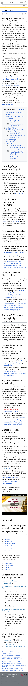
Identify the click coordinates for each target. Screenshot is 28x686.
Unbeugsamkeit (15, 373)
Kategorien (5, 650)
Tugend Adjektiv (6, 653)
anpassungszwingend (11, 409)
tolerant (21, 253)
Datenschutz (4, 684)
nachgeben (19, 193)
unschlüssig (8, 548)
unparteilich (8, 546)
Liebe (19, 265)
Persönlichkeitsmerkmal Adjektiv (11, 655)
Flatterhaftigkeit (9, 303)
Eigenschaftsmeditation (10, 477)
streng (11, 363)
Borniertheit (8, 424)
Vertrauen (7, 263)
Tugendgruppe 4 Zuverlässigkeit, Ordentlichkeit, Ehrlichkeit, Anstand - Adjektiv (12, 658)
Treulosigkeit (20, 307)
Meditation (5, 469)
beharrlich (23, 361)
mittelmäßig (8, 411)
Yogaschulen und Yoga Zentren (14, 646)
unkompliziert (8, 541)
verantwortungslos (10, 297)
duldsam (15, 253)
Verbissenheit (8, 422)
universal (7, 539)
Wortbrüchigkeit (9, 307)
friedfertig (14, 255)
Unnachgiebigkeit (8, 104)
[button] (14, 504)
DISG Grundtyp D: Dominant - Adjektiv (12, 668)
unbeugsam (18, 363)
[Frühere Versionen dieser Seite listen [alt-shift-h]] (22, 14)
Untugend (16, 221)
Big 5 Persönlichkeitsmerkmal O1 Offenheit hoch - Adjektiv (14, 665)
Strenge (6, 373)
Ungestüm (7, 569)
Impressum (21, 684)
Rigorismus (17, 371)
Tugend (13, 77)
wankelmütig (8, 295)
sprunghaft (7, 293)
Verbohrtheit (18, 422)
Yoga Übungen (9, 644)
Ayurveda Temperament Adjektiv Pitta (12, 670)
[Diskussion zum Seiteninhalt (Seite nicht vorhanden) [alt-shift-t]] (6, 14)
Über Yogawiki (13, 684)
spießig (15, 411)
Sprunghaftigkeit (21, 303)
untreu (24, 295)
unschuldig (7, 550)
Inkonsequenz (8, 305)
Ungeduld (7, 567)
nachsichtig (8, 253)
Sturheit (23, 373)
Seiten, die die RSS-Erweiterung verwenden (14, 652)
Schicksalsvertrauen (10, 265)
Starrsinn (22, 418)
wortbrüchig (17, 295)
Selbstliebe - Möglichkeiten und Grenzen (13, 495)
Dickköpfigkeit (17, 424)
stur (24, 363)
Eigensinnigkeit (9, 375)
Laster (4, 221)
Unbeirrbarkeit (9, 565)
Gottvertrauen (16, 263)
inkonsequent (16, 293)
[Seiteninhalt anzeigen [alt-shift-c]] (2, 14)
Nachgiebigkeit (12, 261)
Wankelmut (18, 305)
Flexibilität (7, 267)
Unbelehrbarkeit (9, 420)
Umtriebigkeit (8, 563)
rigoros (6, 363)
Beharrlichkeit (8, 371)
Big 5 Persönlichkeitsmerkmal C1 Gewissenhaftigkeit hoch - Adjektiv (11, 662)
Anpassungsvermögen (19, 267)
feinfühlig (7, 255)
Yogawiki (9, 2)
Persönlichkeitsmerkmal (10, 79)
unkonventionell (9, 544)
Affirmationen (6, 85)
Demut (20, 261)
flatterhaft (20, 291)
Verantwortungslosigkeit (12, 310)
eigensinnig (8, 365)
